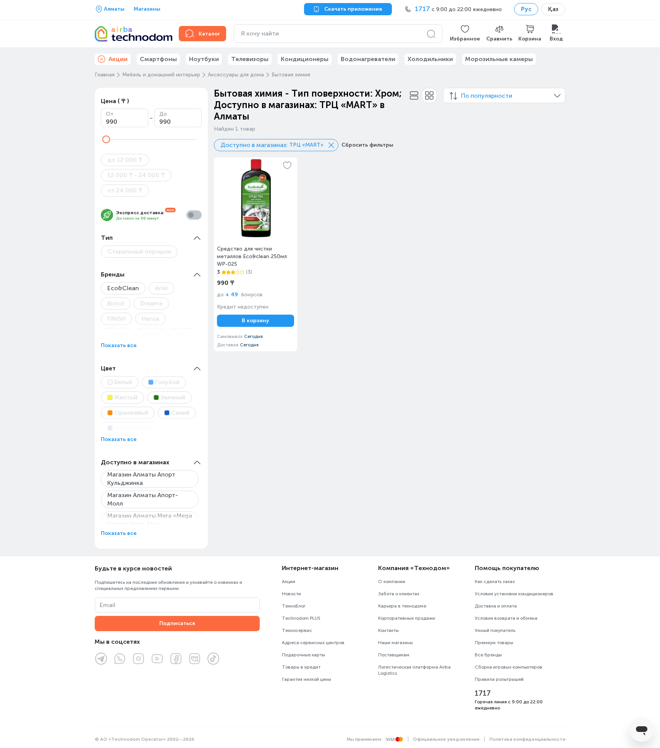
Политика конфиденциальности (527, 739)
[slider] (106, 139)
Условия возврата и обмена (506, 618)
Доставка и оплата (496, 606)
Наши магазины (395, 642)
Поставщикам (393, 655)
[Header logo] (132, 33)
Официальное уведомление (446, 739)
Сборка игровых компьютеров (508, 667)
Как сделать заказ (495, 581)
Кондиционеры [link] (304, 59)
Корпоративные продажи (406, 618)
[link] (255, 254)
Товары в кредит (301, 667)
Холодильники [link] (430, 59)
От (109, 114)
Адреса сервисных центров (313, 642)
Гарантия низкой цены (306, 679)
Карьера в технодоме (402, 606)
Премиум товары (494, 642)
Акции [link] (118, 59)
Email (107, 605)
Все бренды (488, 655)
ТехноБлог (294, 606)
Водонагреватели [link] (368, 59)
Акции (288, 581)
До (163, 114)
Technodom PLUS (301, 618)
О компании (391, 581)
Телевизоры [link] (250, 59)
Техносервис (297, 630)
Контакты (388, 630)
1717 (483, 693)
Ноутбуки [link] (204, 59)
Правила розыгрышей (499, 679)
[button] (465, 33)
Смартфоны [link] (158, 59)
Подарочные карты (303, 655)
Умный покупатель (495, 630)
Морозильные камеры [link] (499, 59)
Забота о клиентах (398, 593)
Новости (291, 593)
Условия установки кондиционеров (514, 593)
